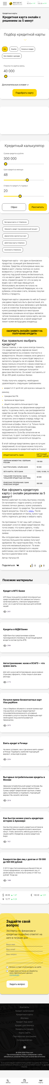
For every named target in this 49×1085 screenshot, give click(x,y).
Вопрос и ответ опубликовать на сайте (25, 967)
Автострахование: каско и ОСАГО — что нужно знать (24, 664)
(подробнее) (14, 975)
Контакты (24, 1007)
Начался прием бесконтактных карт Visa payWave (22, 701)
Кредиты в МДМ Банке (15, 629)
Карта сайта (24, 1033)
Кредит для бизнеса (24, 1025)
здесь (31, 511)
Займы (8, 1082)
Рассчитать (38, 207)
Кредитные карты (24, 1014)
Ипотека (24, 1018)
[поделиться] (17, 565)
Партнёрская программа (24, 1036)
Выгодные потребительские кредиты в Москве (24, 778)
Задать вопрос (17, 984)
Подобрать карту (25, 92)
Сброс (14, 207)
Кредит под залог (24, 1022)
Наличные (24, 1082)
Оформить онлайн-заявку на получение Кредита (24, 332)
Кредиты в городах (25, 1029)
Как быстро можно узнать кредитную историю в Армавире (23, 819)
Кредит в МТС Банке (14, 591)
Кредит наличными (24, 1011)
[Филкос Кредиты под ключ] (15, 4)
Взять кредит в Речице (15, 743)
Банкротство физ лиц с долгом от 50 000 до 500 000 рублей (24, 860)
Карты (41, 1082)
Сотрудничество (24, 1040)
